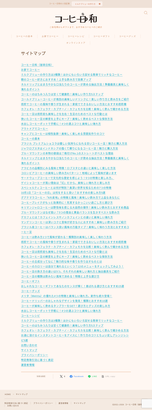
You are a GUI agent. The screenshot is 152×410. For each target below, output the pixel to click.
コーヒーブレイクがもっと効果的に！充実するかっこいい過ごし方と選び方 (67, 202)
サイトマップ (29, 350)
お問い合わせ (29, 345)
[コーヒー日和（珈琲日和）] (76, 17)
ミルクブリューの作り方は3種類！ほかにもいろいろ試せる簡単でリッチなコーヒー (72, 74)
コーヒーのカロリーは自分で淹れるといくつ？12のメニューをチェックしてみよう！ (72, 266)
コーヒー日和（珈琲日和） (37, 65)
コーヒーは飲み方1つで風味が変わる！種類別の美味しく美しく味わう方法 (66, 237)
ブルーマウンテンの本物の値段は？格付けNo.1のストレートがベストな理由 (67, 153)
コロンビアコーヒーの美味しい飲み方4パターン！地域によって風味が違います (69, 173)
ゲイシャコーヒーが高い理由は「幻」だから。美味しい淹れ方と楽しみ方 (65, 183)
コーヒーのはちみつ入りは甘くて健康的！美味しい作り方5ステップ (62, 94)
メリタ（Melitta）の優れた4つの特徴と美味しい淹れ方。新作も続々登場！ (66, 296)
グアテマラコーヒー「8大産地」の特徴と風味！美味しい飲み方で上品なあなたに (70, 197)
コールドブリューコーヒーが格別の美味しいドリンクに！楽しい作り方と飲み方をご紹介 (75, 99)
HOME (8, 394)
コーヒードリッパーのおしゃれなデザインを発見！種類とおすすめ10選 (64, 301)
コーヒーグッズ (127, 36)
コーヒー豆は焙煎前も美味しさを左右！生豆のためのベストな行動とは (64, 114)
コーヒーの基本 (24, 36)
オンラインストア (76, 43)
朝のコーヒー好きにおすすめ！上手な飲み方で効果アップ (56, 79)
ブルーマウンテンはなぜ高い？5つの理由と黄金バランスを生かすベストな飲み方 (70, 212)
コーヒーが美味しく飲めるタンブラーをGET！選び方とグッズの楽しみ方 (65, 306)
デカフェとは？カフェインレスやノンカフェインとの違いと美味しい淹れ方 (67, 217)
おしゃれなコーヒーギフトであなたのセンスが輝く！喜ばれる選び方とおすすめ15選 (72, 286)
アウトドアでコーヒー (34, 128)
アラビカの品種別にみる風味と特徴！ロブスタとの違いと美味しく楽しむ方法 (68, 168)
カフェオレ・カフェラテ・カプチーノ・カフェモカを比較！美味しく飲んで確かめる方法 (75, 109)
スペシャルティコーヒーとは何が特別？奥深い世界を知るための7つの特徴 (66, 187)
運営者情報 (28, 365)
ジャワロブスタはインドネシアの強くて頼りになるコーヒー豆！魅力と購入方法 (69, 148)
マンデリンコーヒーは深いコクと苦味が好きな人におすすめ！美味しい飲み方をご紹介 (73, 222)
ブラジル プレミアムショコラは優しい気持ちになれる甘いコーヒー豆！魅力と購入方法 (74, 143)
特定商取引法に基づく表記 (37, 360)
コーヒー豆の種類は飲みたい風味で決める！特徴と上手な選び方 (60, 276)
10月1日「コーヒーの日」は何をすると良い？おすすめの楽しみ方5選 (63, 192)
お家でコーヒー (50, 36)
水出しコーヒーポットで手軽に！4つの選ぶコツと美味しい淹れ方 (61, 123)
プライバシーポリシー (34, 355)
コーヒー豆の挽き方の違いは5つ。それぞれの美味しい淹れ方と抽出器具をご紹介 (70, 271)
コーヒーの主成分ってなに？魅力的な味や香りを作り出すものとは (61, 261)
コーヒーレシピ (76, 36)
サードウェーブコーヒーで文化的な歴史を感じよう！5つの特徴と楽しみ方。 (67, 178)
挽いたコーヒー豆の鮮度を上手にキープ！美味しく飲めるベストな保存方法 (67, 119)
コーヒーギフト (101, 36)
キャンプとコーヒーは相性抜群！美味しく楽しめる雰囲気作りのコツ (63, 133)
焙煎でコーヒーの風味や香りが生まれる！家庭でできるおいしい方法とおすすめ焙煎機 (73, 104)
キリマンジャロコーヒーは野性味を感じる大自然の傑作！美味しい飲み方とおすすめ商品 (75, 207)
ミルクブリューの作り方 (85, 4)
